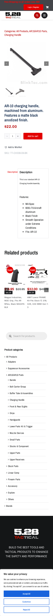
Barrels (13, 380)
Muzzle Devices (17, 433)
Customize (26, 601)
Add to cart (33, 136)
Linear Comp (13, 472)
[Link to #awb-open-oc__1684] (44, 15)
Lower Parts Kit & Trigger (21, 426)
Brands (9, 505)
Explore (11, 492)
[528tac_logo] (13, 12)
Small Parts (15, 439)
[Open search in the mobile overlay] (26, 336)
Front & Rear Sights (19, 406)
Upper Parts (15, 452)
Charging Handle (12, 35)
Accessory (12, 486)
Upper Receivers (17, 459)
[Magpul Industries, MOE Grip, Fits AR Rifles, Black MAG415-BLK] (15, 274)
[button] (13, 147)
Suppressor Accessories (19, 368)
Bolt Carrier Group (18, 386)
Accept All (26, 593)
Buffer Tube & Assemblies (21, 393)
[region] (26, 592)
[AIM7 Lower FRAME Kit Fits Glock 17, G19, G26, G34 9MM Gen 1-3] (38, 274)
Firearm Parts (14, 479)
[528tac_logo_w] (26, 528)
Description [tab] (12, 171)
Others (11, 499)
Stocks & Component (19, 446)
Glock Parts (13, 466)
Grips (12, 413)
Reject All (26, 609)
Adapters (12, 361)
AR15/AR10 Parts (38, 31)
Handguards (15, 419)
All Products (22, 31)
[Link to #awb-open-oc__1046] (37, 15)
